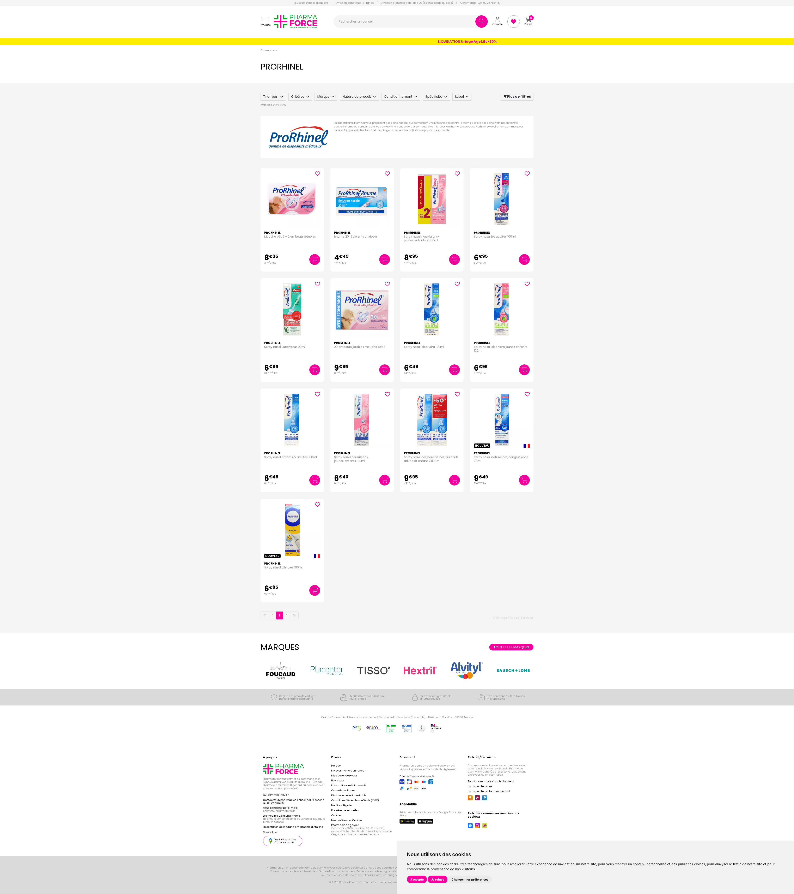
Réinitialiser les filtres (273, 104)
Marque (323, 96)
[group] (281, 670)
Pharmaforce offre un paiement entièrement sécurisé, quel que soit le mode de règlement (427, 767)
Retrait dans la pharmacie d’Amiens (491, 781)
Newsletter (337, 780)
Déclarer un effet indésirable (348, 795)
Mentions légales (342, 805)
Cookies (336, 815)
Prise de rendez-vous (344, 775)
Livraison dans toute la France (355, 3)
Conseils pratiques (343, 790)
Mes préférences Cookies (346, 820)
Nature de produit (356, 96)
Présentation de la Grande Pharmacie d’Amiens (293, 827)
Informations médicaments (348, 785)
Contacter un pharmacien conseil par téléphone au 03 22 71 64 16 (293, 801)
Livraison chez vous (480, 786)
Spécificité (433, 96)
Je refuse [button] (437, 879)
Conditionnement (398, 96)
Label (459, 96)
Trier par (270, 96)
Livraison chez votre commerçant (489, 791)
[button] (266, 21)
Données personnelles (345, 810)
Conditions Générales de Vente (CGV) (355, 800)
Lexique (336, 765)
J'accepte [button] (417, 879)
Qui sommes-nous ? (276, 795)
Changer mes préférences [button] (470, 879)
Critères (297, 96)
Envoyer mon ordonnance (347, 770)
